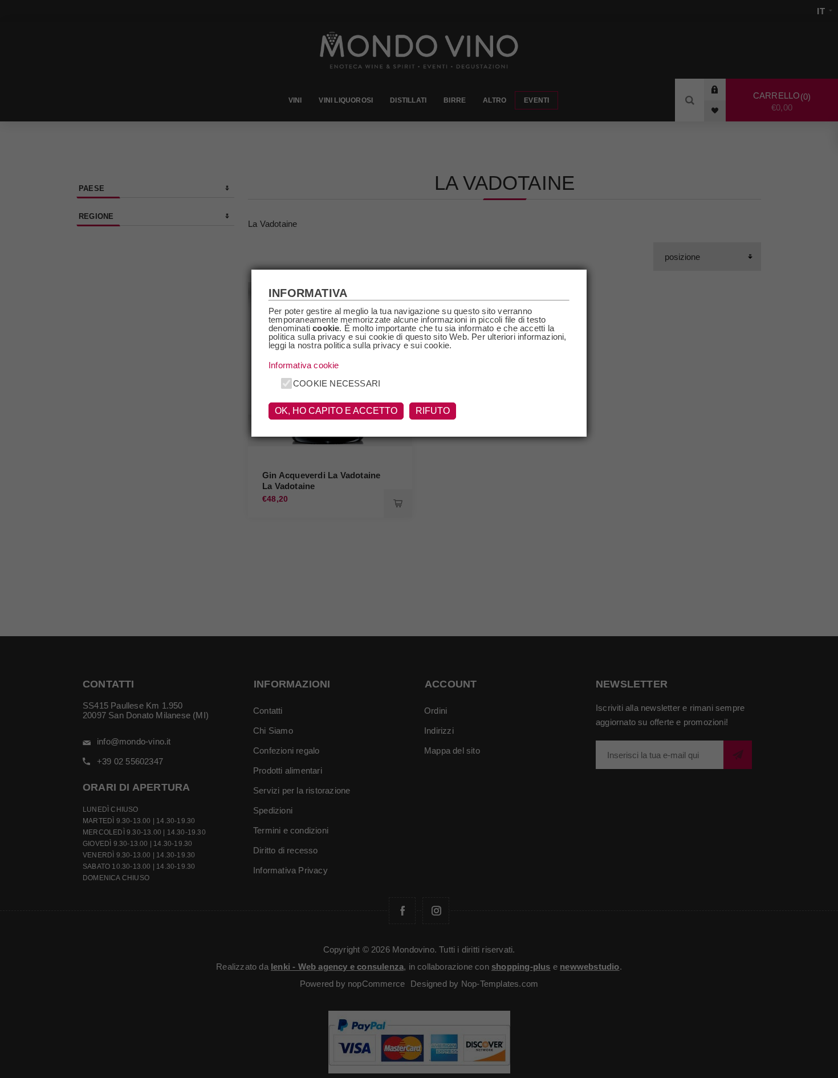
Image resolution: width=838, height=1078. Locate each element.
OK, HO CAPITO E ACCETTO (336, 411)
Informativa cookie (304, 365)
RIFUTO (433, 411)
